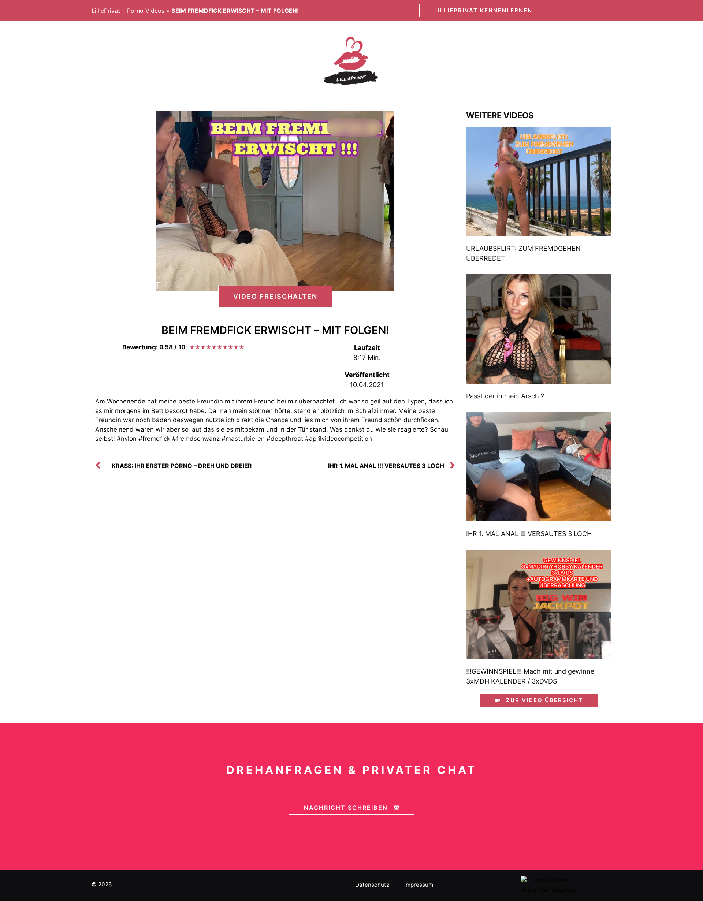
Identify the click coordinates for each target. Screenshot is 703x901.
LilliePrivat (106, 10)
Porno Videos (145, 10)
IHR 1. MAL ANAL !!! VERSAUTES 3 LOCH (529, 533)
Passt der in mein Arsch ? (505, 396)
